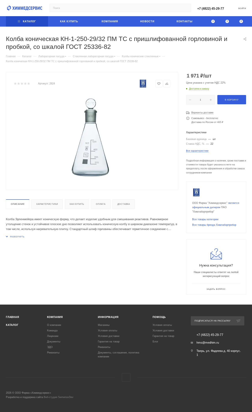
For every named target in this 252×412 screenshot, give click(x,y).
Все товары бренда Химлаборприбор (214, 224)
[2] (18, 83)
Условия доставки (108, 336)
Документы (53, 341)
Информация (108, 317)
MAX (126, 377)
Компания (55, 317)
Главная (12, 317)
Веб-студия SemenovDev (58, 397)
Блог (155, 341)
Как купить (77, 204)
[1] (15, 83)
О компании (54, 324)
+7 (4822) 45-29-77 (210, 8)
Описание (17, 204)
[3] (21, 83)
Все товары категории (205, 219)
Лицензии (52, 336)
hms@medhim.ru (207, 342)
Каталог (12, 324)
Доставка (123, 204)
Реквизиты (53, 352)
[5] (28, 83)
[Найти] (186, 8)
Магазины (103, 324)
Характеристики (47, 204)
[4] (25, 83)
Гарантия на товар (109, 341)
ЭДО (50, 347)
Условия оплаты (107, 330)
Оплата (101, 204)
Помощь (159, 317)
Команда (52, 330)
